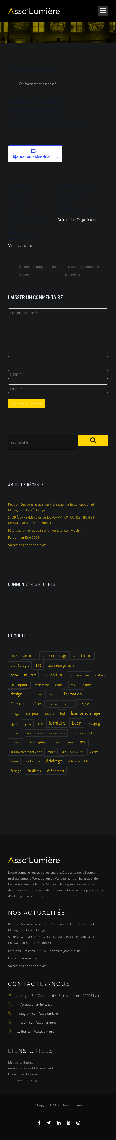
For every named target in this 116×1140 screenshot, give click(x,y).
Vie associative (20, 245)
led (62, 713)
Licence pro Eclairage (23, 1074)
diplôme (35, 694)
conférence (42, 685)
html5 (67, 704)
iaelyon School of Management (30, 1068)
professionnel (81, 733)
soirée (69, 742)
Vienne (94, 752)
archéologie (20, 665)
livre (40, 723)
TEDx (83, 742)
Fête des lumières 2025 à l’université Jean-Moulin (44, 530)
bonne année (79, 675)
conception (19, 684)
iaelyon (84, 703)
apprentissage (55, 655)
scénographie (36, 742)
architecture (82, 655)
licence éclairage (85, 713)
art (38, 665)
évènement (55, 770)
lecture (49, 713)
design (16, 694)
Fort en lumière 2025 (23, 537)
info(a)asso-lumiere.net (35, 1004)
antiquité (30, 655)
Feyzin (53, 694)
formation (73, 694)
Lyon (77, 723)
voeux (14, 761)
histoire (53, 704)
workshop (32, 761)
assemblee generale (60, 665)
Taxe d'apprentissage (23, 1080)
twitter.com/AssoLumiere (35, 1031)
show (55, 742)
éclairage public (78, 761)
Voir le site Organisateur (78, 219)
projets (16, 742)
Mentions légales (20, 1062)
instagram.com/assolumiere (37, 1013)
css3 (73, 685)
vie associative (73, 751)
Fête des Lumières (26, 703)
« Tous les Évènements (32, 70)
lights (27, 723)
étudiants (34, 770)
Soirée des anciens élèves (27, 544)
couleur (59, 685)
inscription (32, 713)
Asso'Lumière (23, 675)
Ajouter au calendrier (31, 156)
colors (100, 675)
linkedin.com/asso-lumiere (36, 1022)
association (52, 675)
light (14, 723)
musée (16, 733)
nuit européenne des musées (46, 733)
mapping (94, 723)
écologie (16, 771)
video (51, 752)
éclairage (54, 761)
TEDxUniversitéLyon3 (26, 751)
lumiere (57, 723)
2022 (14, 656)
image (15, 713)
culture (87, 685)
